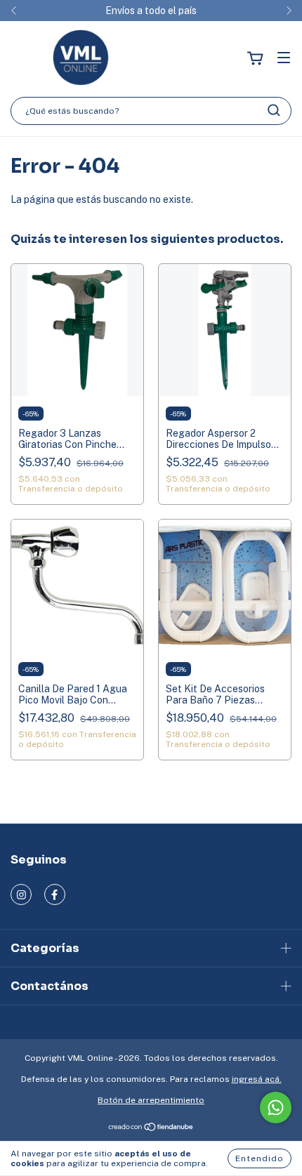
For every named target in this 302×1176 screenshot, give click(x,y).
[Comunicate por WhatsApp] (275, 1107)
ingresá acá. (257, 1079)
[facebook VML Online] (54, 894)
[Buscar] (274, 110)
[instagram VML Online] (21, 894)
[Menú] (284, 59)
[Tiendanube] (151, 1129)
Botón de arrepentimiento (151, 1100)
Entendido (259, 1158)
